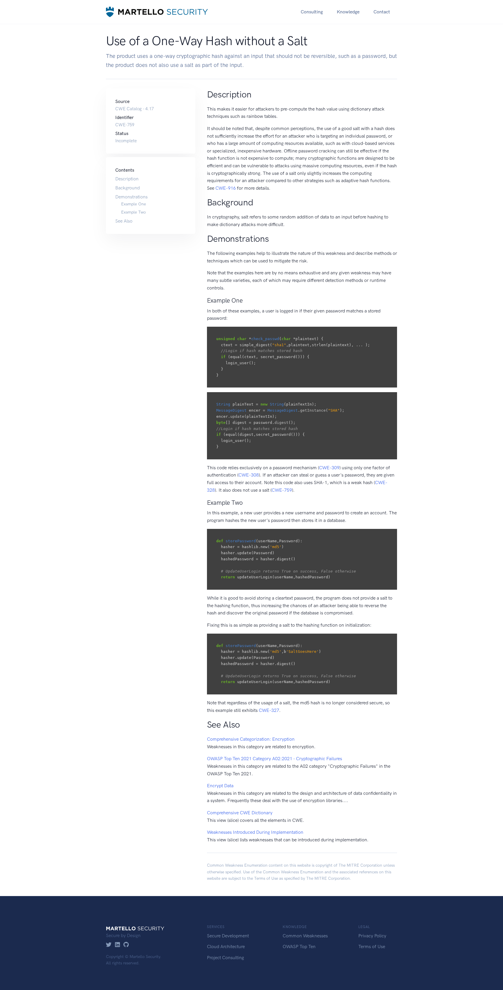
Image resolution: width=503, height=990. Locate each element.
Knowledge (348, 12)
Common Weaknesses (305, 936)
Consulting (312, 12)
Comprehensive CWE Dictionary (239, 812)
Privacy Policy (372, 936)
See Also (123, 221)
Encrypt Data (220, 785)
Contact (381, 12)
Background (127, 188)
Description (127, 179)
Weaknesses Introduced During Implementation (255, 832)
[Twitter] (108, 945)
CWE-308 (248, 475)
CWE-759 (282, 490)
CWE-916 (225, 188)
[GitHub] (126, 945)
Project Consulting (225, 957)
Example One (133, 204)
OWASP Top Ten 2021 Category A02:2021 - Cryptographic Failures (274, 758)
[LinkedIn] (117, 945)
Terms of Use (266, 878)
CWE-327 (269, 710)
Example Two (133, 212)
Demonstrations (131, 197)
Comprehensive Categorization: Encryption (251, 739)
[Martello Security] (157, 12)
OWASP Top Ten (299, 946)
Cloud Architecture (226, 946)
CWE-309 (329, 467)
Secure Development (228, 936)
